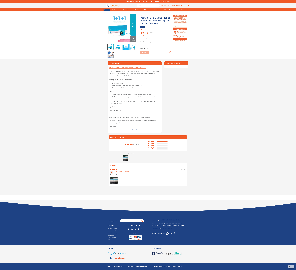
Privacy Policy (167, 266)
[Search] (157, 5)
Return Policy (111, 235)
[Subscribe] (142, 220)
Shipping (142, 35)
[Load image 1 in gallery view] (111, 47)
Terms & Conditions (158, 266)
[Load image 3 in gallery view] (125, 47)
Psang (141, 15)
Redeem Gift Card (112, 228)
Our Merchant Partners (114, 230)
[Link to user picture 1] (114, 180)
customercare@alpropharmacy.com (162, 228)
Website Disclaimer (177, 266)
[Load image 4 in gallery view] (132, 47)
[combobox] (148, 5)
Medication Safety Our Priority (115, 233)
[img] (113, 169)
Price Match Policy (112, 237)
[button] (143, 29)
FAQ (109, 239)
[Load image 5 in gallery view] (111, 54)
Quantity (142, 41)
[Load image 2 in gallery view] (118, 47)
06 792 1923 (160, 234)
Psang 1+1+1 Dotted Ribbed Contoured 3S (127, 67)
